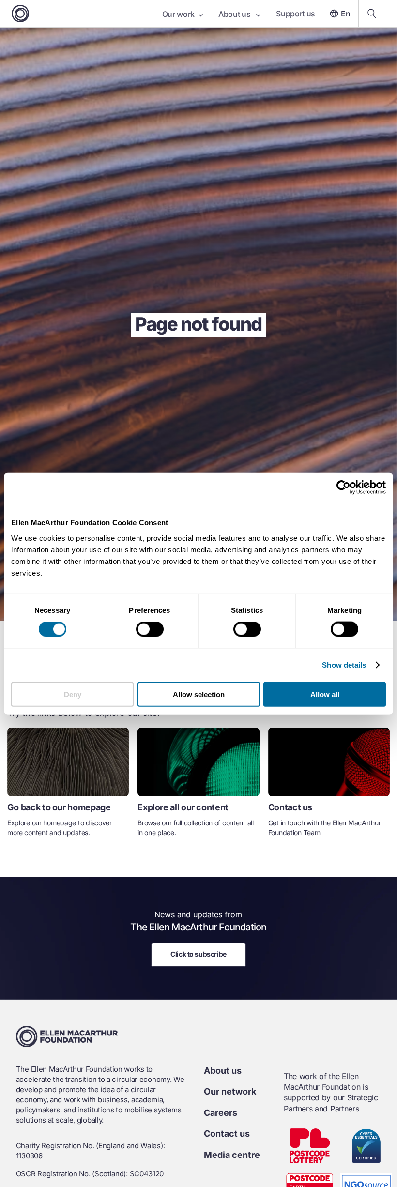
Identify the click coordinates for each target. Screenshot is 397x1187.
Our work (178, 14)
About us (235, 14)
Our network (230, 1091)
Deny (72, 694)
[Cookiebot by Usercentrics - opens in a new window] (343, 487)
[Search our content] (371, 13)
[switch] (150, 629)
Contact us (227, 1133)
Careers (220, 1113)
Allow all (324, 694)
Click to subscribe (198, 954)
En (346, 13)
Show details (344, 665)
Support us (295, 13)
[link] (68, 786)
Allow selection (199, 694)
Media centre (232, 1155)
